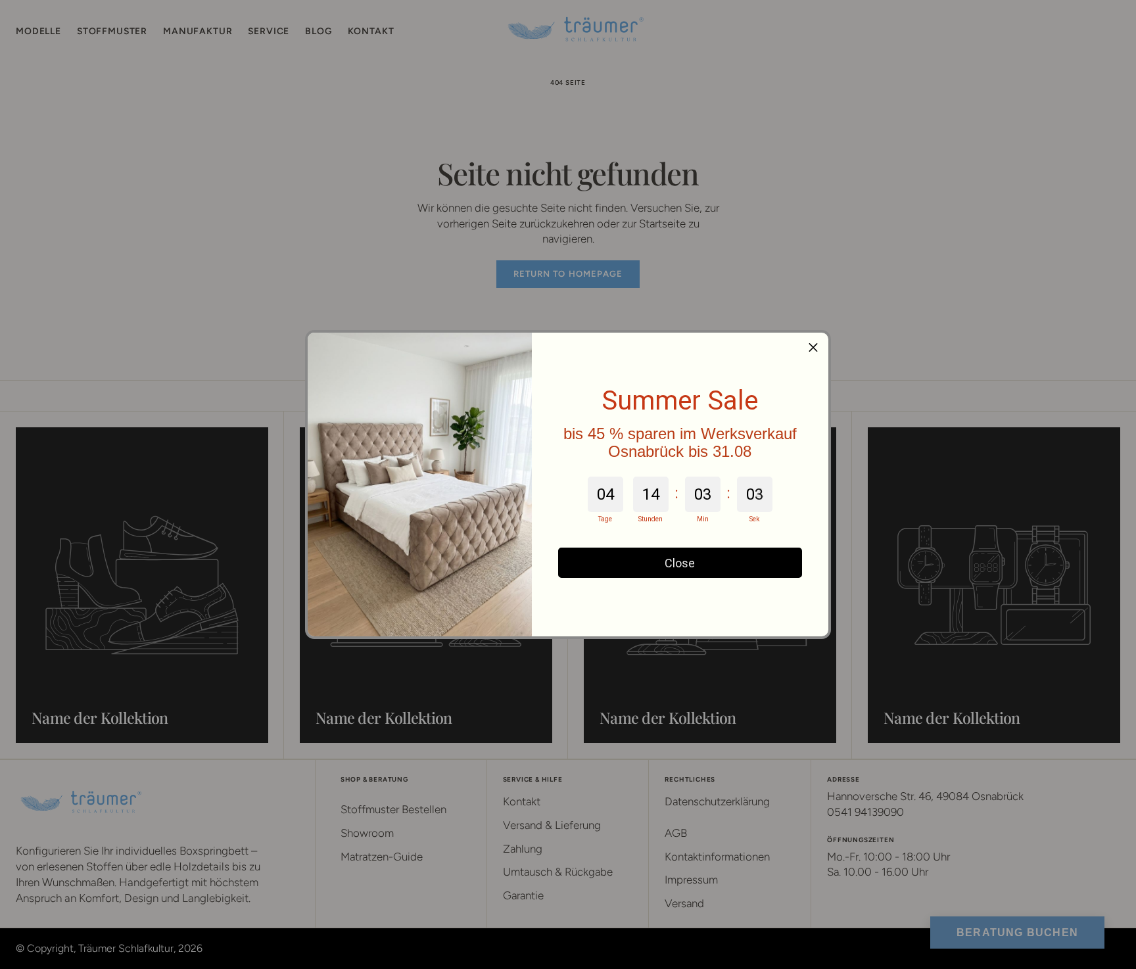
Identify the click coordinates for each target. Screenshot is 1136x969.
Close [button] (680, 563)
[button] (813, 348)
